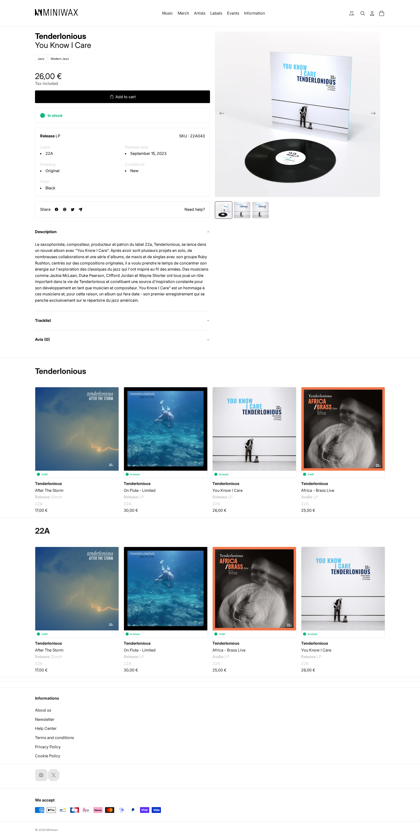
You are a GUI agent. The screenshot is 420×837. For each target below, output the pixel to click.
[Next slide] (374, 114)
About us (43, 710)
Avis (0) (42, 339)
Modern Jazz (60, 59)
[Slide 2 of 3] (242, 210)
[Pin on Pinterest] (64, 209)
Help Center (46, 728)
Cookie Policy (47, 755)
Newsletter (44, 719)
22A (49, 153)
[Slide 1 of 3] (223, 210)
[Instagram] (41, 775)
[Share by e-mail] (81, 209)
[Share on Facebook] (56, 209)
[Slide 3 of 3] (260, 210)
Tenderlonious (60, 36)
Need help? (194, 209)
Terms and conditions (54, 737)
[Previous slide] (220, 114)
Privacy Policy (48, 746)
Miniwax (52, 830)
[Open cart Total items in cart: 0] (381, 13)
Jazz (41, 59)
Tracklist (43, 320)
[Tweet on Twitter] (72, 209)
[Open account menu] (372, 13)
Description (46, 231)
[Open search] (362, 13)
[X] (53, 775)
